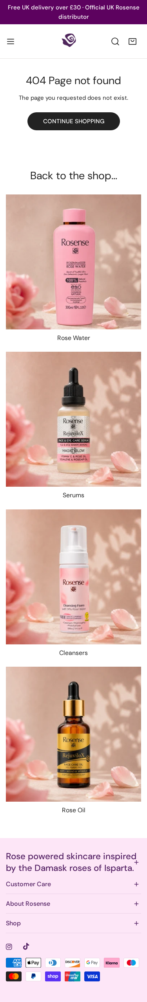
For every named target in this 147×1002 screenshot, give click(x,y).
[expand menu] (10, 41)
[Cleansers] (73, 576)
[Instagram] (9, 947)
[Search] (115, 41)
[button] (132, 41)
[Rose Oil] (73, 734)
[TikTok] (26, 946)
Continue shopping (73, 121)
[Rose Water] (73, 261)
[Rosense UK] (73, 41)
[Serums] (73, 419)
